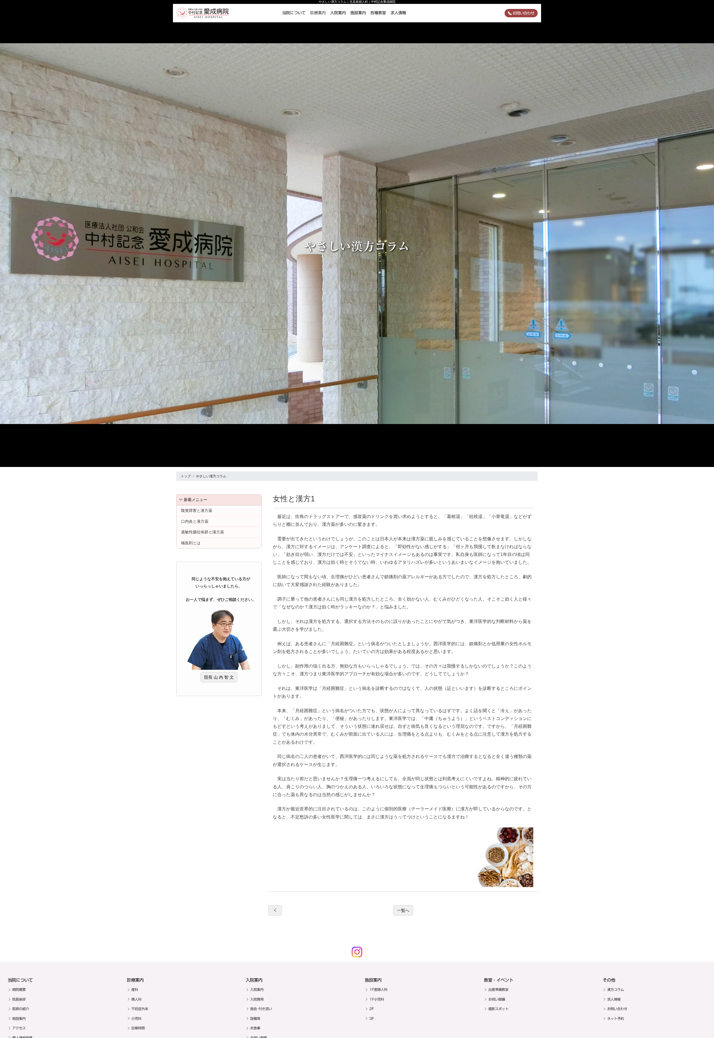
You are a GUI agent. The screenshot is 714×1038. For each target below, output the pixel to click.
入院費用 (257, 999)
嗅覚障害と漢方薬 (196, 510)
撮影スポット (498, 1008)
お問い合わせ (524, 13)
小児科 (136, 1018)
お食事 (255, 1028)
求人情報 (398, 13)
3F (371, 1018)
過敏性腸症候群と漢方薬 (202, 532)
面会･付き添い (261, 1008)
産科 (134, 989)
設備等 (255, 1018)
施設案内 (358, 13)
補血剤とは (191, 543)
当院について (294, 13)
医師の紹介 (20, 1008)
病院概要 (19, 989)
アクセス (19, 1028)
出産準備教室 (498, 989)
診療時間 (138, 1028)
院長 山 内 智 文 (219, 677)
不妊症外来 (139, 1008)
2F (371, 1008)
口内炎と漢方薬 (194, 521)
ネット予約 (615, 1018)
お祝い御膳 (496, 999)
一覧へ (403, 910)
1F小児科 (376, 999)
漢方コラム (615, 989)
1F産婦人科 (378, 989)
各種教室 (378, 13)
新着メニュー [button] (195, 499)
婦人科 (136, 999)
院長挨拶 (19, 999)
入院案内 (338, 13)
